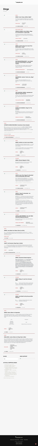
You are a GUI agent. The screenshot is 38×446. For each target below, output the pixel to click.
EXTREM (11, 346)
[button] (3, 2)
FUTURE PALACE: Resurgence (9, 376)
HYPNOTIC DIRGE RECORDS (17, 126)
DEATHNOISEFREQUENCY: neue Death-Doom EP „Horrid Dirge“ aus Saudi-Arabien (24, 62)
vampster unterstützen (19, 443)
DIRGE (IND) (17, 23)
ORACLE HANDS (18, 38)
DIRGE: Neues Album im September (12, 312)
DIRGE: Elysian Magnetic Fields (22, 160)
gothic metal (24, 84)
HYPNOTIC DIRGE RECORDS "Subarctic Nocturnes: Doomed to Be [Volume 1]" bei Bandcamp (18, 132)
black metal (11, 250)
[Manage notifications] (36, 444)
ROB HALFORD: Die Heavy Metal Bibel (11, 373)
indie (21, 271)
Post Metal (25, 38)
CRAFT (5, 250)
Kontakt (21, 439)
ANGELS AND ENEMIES (19, 222)
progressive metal (23, 185)
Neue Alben (17, 29)
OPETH (28, 178)
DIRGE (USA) (6, 236)
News (16, 15)
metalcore (28, 222)
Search (17, 359)
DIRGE (30, 144)
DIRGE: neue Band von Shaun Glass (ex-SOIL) (14, 230)
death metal (22, 208)
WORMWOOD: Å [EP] (8, 369)
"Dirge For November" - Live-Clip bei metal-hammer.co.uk (23, 182)
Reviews (17, 106)
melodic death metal (29, 223)
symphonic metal (28, 117)
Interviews (17, 255)
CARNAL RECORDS (25, 246)
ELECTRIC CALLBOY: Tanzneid (9, 366)
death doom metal (30, 69)
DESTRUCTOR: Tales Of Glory (9, 364)
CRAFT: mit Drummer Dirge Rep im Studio (13, 243)
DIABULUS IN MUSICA (19, 117)
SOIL (6, 232)
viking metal (12, 348)
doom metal (28, 100)
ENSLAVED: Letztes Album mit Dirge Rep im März (15, 337)
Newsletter (26, 439)
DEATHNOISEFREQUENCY (20, 69)
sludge (21, 151)
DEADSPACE (17, 84)
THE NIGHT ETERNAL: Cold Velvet (10, 365)
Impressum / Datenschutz (14, 439)
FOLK (11, 349)
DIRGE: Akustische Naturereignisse (23, 257)
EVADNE (12, 130)
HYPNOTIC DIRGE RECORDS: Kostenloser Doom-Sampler (17, 125)
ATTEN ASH (28, 129)
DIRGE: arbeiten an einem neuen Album (24, 142)
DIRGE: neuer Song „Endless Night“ (23, 17)
